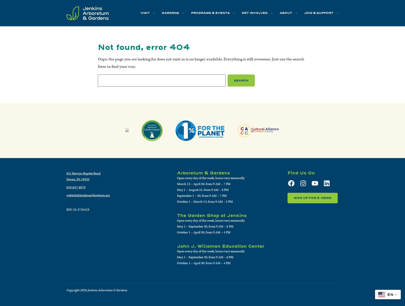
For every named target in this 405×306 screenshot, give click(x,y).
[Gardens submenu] (183, 13)
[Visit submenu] (154, 13)
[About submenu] (296, 13)
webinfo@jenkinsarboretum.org (88, 195)
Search (241, 80)
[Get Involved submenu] (272, 13)
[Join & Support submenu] (338, 13)
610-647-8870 (75, 187)
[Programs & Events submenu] (234, 13)
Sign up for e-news (312, 198)
